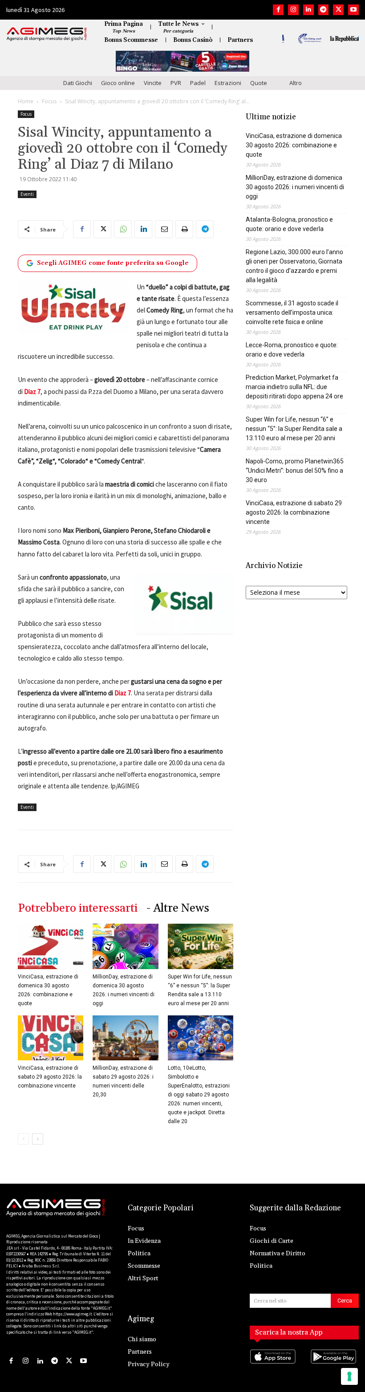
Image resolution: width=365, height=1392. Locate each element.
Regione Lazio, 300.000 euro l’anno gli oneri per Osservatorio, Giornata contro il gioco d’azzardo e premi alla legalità (294, 266)
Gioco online (118, 83)
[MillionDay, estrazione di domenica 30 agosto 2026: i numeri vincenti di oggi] (125, 946)
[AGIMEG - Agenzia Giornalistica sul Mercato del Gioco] (46, 34)
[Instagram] (293, 9)
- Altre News (177, 908)
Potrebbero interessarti (78, 908)
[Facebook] (278, 9)
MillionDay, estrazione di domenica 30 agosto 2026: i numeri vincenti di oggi (295, 187)
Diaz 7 (122, 693)
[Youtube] (353, 9)
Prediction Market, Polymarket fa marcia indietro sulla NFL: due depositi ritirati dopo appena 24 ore (294, 387)
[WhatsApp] (123, 229)
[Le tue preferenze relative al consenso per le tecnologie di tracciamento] (349, 1376)
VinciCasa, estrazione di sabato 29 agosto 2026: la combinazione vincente (50, 1077)
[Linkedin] (308, 9)
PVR (175, 83)
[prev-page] (23, 1138)
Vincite (153, 83)
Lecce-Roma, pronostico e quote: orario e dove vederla (292, 349)
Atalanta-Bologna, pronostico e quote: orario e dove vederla (289, 224)
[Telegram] (323, 9)
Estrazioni (228, 83)
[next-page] (37, 1138)
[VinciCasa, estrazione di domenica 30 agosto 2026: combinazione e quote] (50, 946)
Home (25, 101)
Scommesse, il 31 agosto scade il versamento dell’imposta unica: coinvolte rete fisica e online (292, 312)
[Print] (184, 229)
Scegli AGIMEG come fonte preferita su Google (113, 263)
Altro (295, 83)
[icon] (274, 1365)
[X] (338, 9)
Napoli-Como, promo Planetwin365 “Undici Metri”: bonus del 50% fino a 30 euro (295, 470)
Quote (258, 83)
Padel (198, 83)
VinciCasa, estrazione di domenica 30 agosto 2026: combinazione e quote (294, 145)
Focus (49, 101)
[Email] (164, 229)
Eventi (27, 194)
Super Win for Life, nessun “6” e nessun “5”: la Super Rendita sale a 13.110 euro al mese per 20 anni (294, 429)
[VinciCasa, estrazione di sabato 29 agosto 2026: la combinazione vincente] (50, 1037)
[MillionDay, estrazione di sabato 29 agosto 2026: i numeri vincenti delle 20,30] (125, 1037)
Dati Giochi (77, 83)
